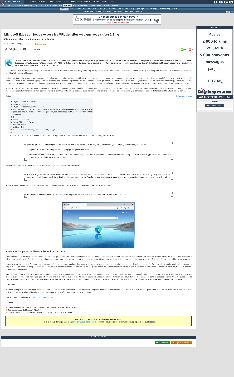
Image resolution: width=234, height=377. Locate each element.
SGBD (93, 5)
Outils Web (138, 12)
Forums (32, 2)
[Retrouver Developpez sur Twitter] (229, 12)
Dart (94, 9)
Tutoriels (43, 2)
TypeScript (140, 9)
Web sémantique (151, 9)
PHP (126, 9)
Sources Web (118, 12)
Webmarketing (165, 9)
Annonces (27, 44)
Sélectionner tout (184, 96)
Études (96, 2)
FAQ (51, 2)
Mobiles (106, 5)
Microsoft (53, 5)
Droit (104, 2)
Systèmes (115, 5)
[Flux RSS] (227, 12)
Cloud (36, 5)
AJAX (71, 9)
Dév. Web (67, 5)
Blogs (58, 2)
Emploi (87, 2)
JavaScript (112, 9)
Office (99, 5)
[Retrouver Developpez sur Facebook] (232, 12)
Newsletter (76, 2)
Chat (65, 2)
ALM (46, 5)
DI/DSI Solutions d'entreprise (22, 5)
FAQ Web (98, 12)
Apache (78, 9)
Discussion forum (215, 105)
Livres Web (129, 12)
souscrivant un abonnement (84, 322)
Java (60, 5)
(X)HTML (175, 9)
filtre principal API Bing (43, 297)
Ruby (132, 9)
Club (111, 2)
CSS (89, 9)
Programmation (83, 5)
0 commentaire (40, 44)
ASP (84, 9)
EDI (74, 5)
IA (41, 5)
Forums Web (88, 12)
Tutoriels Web (107, 12)
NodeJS (120, 9)
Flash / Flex (102, 9)
